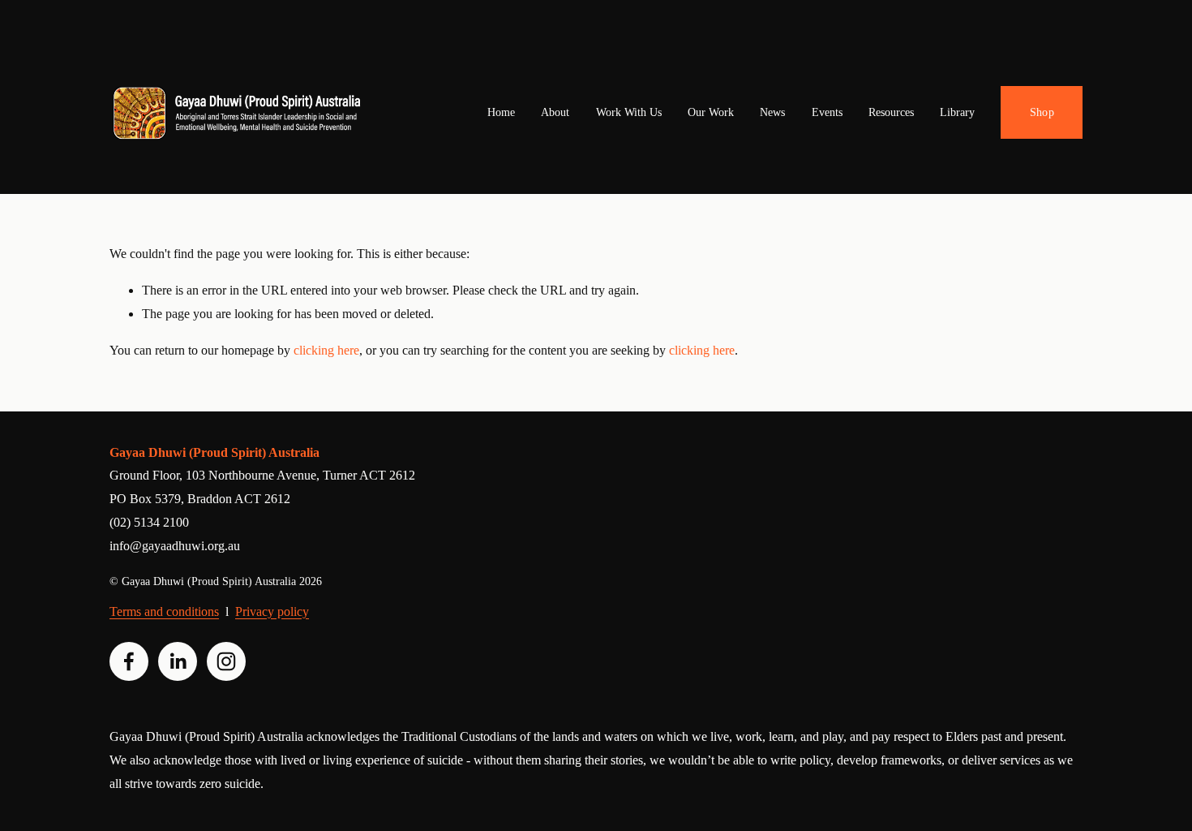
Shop (1042, 111)
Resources (891, 111)
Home (501, 111)
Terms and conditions (164, 611)
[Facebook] (128, 661)
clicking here (326, 350)
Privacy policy (272, 611)
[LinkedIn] (177, 661)
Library (957, 111)
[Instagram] (226, 661)
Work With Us (629, 111)
